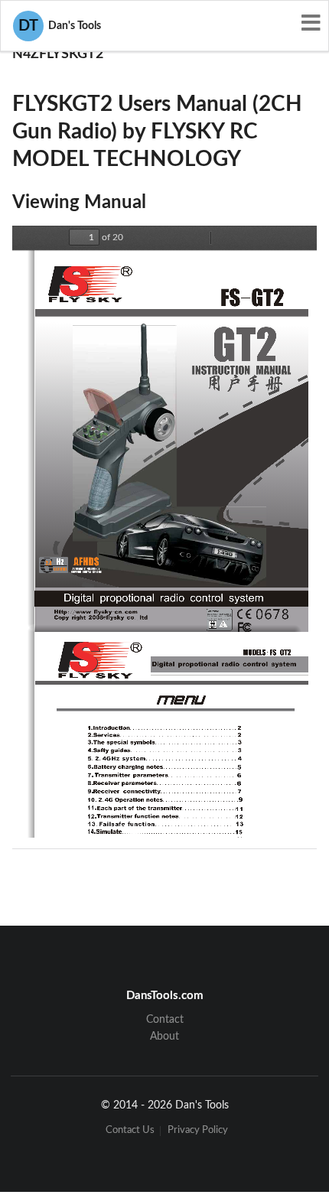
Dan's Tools (59, 26)
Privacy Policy (198, 1131)
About (164, 1036)
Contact (165, 1019)
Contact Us (130, 1131)
